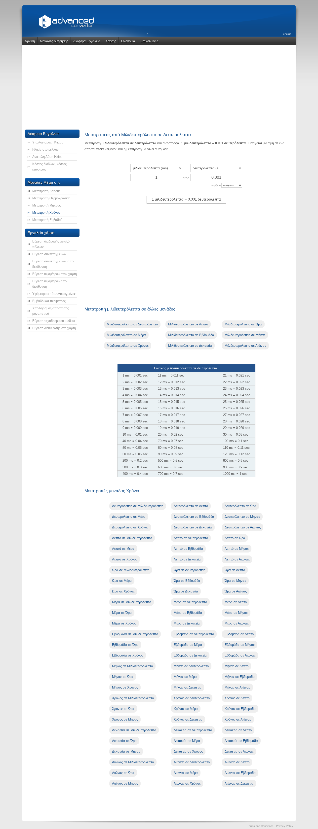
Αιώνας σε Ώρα (123, 773)
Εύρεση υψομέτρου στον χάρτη (54, 274)
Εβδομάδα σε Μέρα (188, 645)
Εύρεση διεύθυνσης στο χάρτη (54, 328)
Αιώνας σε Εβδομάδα (240, 773)
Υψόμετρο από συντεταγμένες (54, 294)
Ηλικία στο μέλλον (45, 149)
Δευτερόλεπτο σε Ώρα (240, 506)
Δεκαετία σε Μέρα (187, 741)
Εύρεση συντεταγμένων (49, 254)
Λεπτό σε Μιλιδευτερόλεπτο (132, 538)
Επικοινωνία (149, 41)
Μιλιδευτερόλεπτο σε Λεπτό (188, 324)
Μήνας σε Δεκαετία (187, 687)
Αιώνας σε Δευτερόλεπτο (192, 762)
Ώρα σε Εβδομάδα (187, 581)
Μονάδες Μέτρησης (54, 41)
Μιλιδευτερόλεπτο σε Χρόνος (128, 345)
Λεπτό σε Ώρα (235, 538)
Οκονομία (128, 41)
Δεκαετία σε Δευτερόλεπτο (193, 730)
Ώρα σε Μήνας (235, 581)
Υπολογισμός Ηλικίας (47, 142)
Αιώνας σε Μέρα (186, 773)
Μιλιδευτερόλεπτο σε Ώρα (243, 324)
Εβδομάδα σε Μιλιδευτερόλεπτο (135, 634)
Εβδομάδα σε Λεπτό (239, 634)
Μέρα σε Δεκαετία (187, 623)
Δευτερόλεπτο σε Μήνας (242, 516)
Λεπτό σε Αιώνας (237, 559)
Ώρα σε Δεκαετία (186, 591)
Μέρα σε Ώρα (122, 613)
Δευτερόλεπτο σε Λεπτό (191, 506)
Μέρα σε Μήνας (236, 613)
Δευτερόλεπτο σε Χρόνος (130, 527)
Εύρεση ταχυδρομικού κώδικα (53, 321)
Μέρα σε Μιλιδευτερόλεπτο (131, 602)
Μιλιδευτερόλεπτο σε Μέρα (126, 335)
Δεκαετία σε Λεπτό (238, 730)
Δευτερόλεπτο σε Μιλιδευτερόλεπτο (137, 506)
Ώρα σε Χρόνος (123, 591)
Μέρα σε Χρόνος (124, 623)
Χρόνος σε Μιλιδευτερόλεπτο (133, 698)
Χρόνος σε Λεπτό (237, 698)
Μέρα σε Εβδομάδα (188, 613)
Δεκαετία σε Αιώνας (239, 751)
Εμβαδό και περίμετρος (49, 301)
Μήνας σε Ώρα (122, 677)
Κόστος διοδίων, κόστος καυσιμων (49, 166)
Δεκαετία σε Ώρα (124, 741)
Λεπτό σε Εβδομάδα (188, 549)
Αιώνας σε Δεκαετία (239, 783)
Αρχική (30, 41)
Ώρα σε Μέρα (122, 581)
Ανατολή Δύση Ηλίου (47, 157)
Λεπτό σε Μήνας (237, 549)
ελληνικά (286, 45)
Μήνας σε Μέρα (185, 677)
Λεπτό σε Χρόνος (124, 559)
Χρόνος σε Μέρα (186, 709)
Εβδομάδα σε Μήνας (240, 645)
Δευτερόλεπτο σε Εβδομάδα (194, 516)
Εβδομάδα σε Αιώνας (240, 655)
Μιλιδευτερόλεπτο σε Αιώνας (245, 345)
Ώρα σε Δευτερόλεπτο (189, 570)
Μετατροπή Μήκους (46, 205)
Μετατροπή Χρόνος (46, 212)
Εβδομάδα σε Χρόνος (127, 655)
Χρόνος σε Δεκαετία (188, 719)
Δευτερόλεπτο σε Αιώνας (243, 527)
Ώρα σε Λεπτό (235, 570)
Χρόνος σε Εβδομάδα (240, 709)
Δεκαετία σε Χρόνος (188, 751)
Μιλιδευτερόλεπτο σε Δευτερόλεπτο (132, 324)
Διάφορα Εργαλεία (86, 41)
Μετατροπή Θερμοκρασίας (51, 198)
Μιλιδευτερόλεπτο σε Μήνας (245, 335)
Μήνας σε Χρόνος (125, 687)
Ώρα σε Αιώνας (236, 591)
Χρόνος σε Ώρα (123, 709)
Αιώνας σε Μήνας (125, 783)
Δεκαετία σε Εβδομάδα (241, 741)
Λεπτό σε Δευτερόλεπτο (191, 538)
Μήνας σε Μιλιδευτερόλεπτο (132, 666)
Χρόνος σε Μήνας (125, 719)
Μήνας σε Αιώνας (237, 687)
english (287, 34)
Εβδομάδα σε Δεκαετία (190, 655)
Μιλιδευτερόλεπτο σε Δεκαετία (190, 345)
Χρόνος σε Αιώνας (238, 719)
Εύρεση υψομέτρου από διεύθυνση (49, 283)
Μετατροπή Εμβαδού (47, 220)
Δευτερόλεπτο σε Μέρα (129, 516)
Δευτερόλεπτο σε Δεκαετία (193, 527)
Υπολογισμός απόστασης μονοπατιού (50, 310)
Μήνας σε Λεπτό (236, 666)
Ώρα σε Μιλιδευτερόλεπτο (130, 570)
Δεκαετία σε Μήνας (126, 751)
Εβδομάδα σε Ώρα (125, 645)
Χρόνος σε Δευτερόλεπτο (192, 698)
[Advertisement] (159, 87)
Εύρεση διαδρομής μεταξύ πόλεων (51, 244)
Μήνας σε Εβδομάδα (240, 677)
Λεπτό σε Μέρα (123, 549)
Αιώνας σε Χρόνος (187, 783)
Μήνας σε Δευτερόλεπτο (191, 666)
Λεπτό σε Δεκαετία (187, 559)
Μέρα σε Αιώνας (236, 623)
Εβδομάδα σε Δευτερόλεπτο (194, 634)
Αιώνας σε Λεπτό (237, 762)
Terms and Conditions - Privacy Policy (270, 826)
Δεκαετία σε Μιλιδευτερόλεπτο (134, 730)
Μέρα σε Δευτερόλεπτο (190, 602)
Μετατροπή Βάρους (46, 191)
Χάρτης (111, 41)
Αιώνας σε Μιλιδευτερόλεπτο (133, 762)
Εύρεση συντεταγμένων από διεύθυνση (53, 264)
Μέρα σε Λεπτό (236, 602)
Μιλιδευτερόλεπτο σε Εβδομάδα (191, 335)
